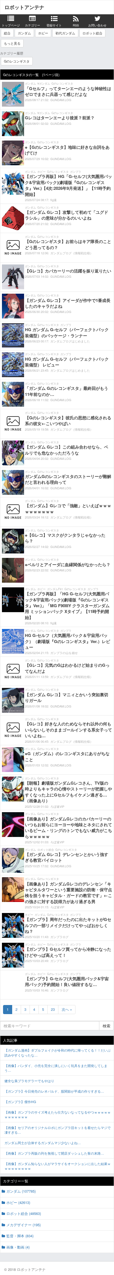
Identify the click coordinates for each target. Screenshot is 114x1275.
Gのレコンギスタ (17, 61)
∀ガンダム (43, 83)
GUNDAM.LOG (60, 100)
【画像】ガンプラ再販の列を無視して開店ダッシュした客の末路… (54, 1153)
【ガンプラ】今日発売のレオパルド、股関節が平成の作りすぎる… (54, 1091)
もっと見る (12, 43)
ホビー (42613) (18, 1202)
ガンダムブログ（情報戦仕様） (71, 253)
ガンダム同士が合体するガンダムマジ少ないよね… (42, 1142)
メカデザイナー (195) (23, 1224)
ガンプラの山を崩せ (64, 652)
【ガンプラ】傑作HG (20, 1101)
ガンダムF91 (55, 589)
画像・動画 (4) (18, 1247)
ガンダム (24, 33)
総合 (7, 33)
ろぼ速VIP (57, 806)
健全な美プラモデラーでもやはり (29, 1080)
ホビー (43, 33)
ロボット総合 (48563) (23, 1213)
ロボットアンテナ (24, 7)
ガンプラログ (59, 936)
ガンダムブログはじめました (70, 341)
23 (53, 1009)
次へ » (67, 1009)
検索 (106, 1025)
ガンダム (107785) (21, 1191)
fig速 (53, 200)
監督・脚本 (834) (19, 1235)
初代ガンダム (65, 33)
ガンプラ (75, 172)
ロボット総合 (92, 33)
